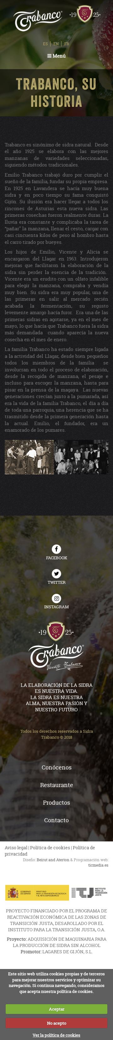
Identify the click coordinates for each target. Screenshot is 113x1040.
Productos (56, 803)
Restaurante (56, 785)
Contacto (56, 820)
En (56, 44)
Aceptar (56, 1009)
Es (45, 44)
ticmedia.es (98, 865)
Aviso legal (16, 848)
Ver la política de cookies (56, 1035)
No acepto (56, 1023)
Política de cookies (50, 848)
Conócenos (57, 767)
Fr (66, 44)
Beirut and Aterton (53, 859)
